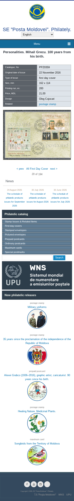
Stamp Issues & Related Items (21, 221)
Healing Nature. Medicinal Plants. (37, 411)
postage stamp (47, 104)
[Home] (37, 11)
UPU (68, 495)
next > (53, 168)
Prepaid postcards (14, 239)
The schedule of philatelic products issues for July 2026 (60, 198)
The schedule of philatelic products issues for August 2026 (38, 198)
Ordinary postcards (15, 243)
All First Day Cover (37, 168)
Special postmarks (15, 252)
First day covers (13, 226)
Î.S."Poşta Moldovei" (45, 495)
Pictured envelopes (15, 234)
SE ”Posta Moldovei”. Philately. (37, 29)
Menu (37, 43)
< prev (20, 168)
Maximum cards (13, 247)
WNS (61, 495)
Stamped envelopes (15, 230)
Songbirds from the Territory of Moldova (37, 443)
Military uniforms (37, 307)
